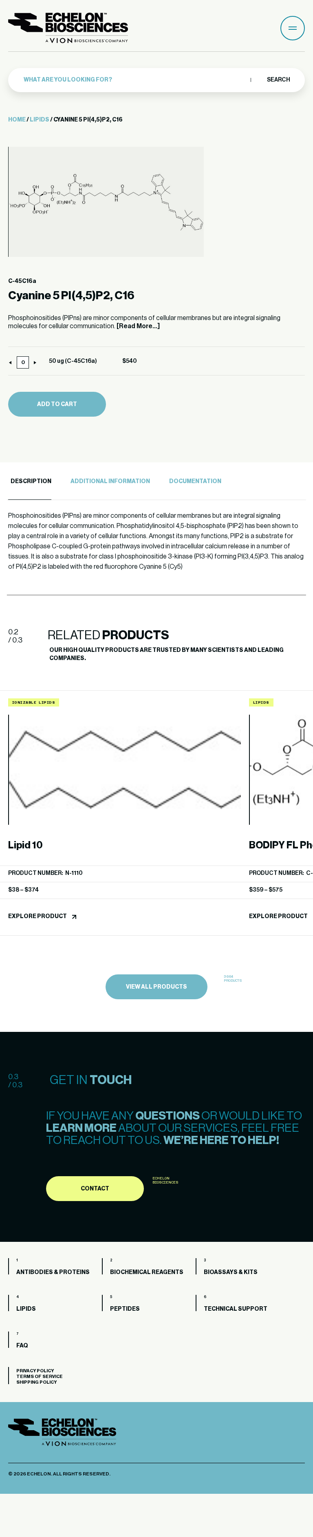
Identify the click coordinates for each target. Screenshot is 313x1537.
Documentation (195, 481)
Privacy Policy (35, 1371)
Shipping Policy (36, 1382)
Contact (95, 1189)
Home (17, 120)
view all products (156, 987)
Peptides (125, 1309)
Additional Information (110, 481)
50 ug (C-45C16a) (73, 361)
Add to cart (57, 404)
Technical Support (235, 1309)
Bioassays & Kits (231, 1272)
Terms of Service (39, 1376)
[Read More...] (138, 326)
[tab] (29, 481)
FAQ (22, 1346)
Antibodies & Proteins (53, 1272)
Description (31, 481)
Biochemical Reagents (146, 1272)
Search (278, 80)
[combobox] (135, 80)
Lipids (39, 120)
